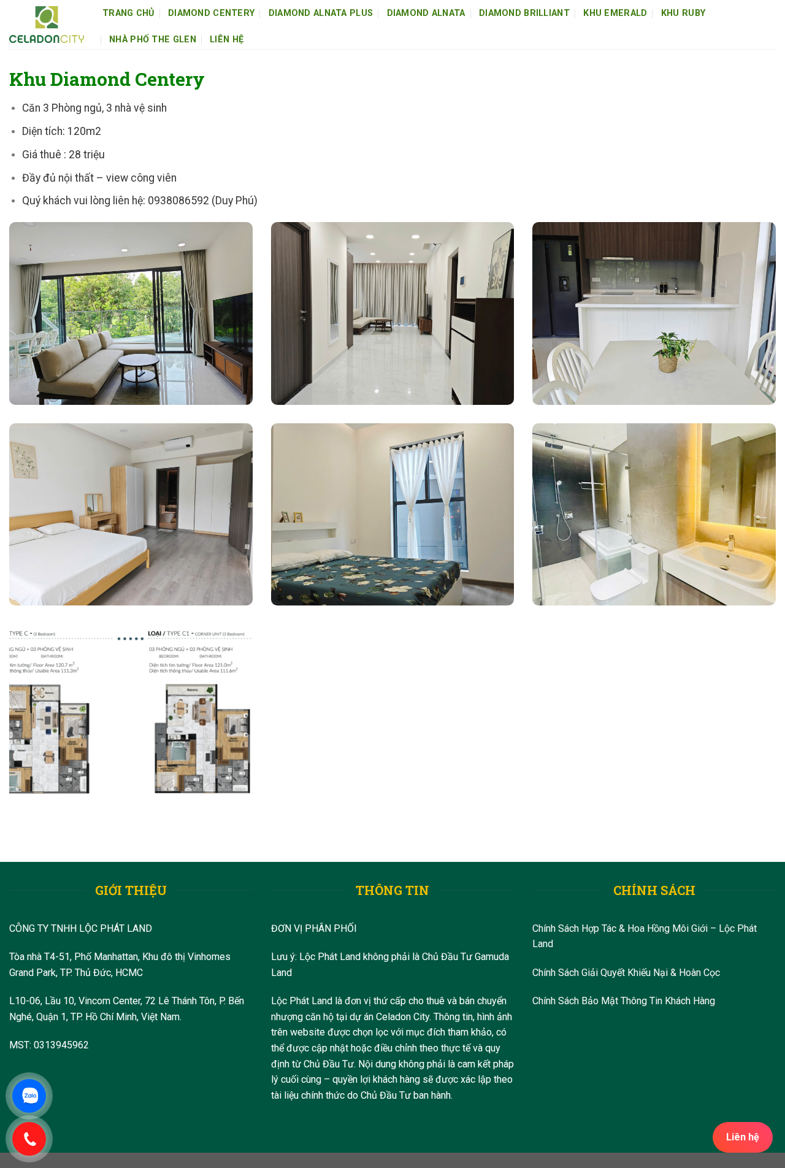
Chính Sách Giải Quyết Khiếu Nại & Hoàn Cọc (626, 972)
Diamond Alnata (426, 13)
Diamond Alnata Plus (321, 13)
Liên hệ (742, 1137)
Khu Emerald (615, 13)
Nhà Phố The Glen (152, 39)
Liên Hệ (226, 39)
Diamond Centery (211, 13)
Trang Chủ (128, 13)
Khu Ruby (683, 13)
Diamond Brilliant (524, 13)
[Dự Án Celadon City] (46, 25)
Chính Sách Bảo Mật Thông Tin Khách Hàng (623, 1001)
